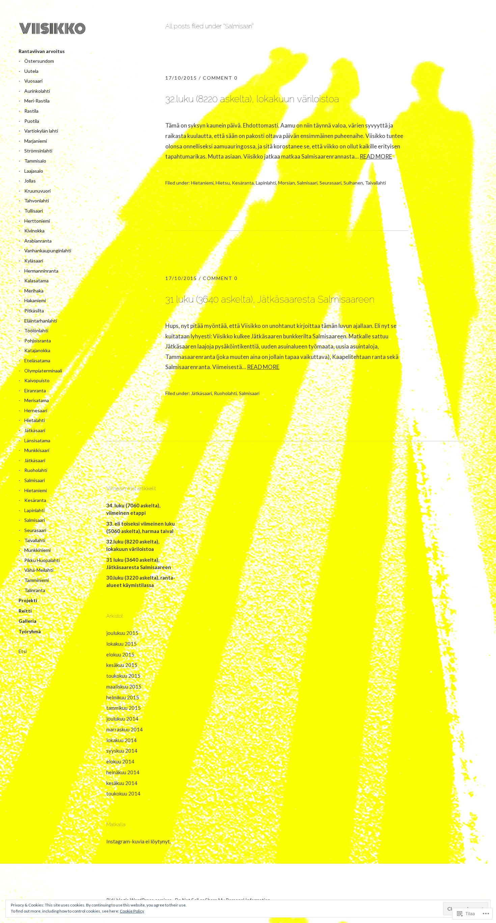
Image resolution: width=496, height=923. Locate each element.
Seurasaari (35, 530)
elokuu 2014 (120, 761)
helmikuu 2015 (122, 697)
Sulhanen (353, 183)
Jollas (30, 181)
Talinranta (34, 590)
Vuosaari (33, 81)
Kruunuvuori (37, 191)
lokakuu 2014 (121, 740)
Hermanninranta (41, 271)
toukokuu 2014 (123, 793)
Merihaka (34, 290)
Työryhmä (30, 631)
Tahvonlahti (36, 200)
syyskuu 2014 (121, 751)
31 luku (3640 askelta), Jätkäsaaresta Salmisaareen (270, 299)
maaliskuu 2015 (123, 686)
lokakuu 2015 (121, 644)
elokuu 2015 (120, 654)
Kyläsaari (33, 260)
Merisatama (36, 400)
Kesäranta (35, 500)
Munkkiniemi (37, 550)
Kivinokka (34, 230)
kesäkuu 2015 (121, 665)
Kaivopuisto (37, 380)
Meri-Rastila (37, 101)
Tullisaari (33, 211)
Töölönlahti (36, 330)
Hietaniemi (35, 490)
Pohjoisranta (37, 340)
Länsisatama (37, 440)
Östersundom (39, 61)
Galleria (27, 621)
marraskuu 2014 (124, 729)
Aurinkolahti (37, 91)
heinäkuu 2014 (122, 772)
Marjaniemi (35, 141)
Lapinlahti (34, 510)
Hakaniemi (35, 300)
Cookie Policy (132, 911)
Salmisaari (34, 480)
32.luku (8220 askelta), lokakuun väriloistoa (252, 99)
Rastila (31, 111)
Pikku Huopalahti (42, 560)
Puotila (31, 121)
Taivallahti (34, 540)
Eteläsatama (37, 360)
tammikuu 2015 (123, 708)
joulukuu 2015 (122, 633)
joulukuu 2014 (122, 719)
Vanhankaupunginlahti (47, 250)
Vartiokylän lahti (41, 131)
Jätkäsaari (34, 430)
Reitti (25, 611)
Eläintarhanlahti (40, 321)
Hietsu (223, 183)
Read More (376, 156)
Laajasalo (33, 171)
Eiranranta (35, 390)
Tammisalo (35, 161)
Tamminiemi (36, 580)
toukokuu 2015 (123, 676)
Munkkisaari (36, 450)
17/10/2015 (181, 78)
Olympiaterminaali (43, 370)
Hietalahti (34, 420)
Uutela (31, 71)
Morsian (286, 183)
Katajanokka (37, 350)
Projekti (28, 600)
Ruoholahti (35, 470)
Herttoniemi (37, 221)
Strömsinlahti (38, 150)
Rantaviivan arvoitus (42, 51)
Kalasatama (36, 280)
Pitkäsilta (34, 310)
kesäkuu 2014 (121, 783)
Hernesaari (35, 410)
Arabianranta (38, 241)
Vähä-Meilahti (38, 570)
